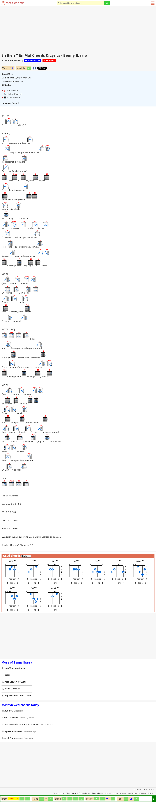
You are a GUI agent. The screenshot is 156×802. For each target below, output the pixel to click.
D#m (138, 561)
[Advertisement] (78, 29)
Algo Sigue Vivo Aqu (15, 681)
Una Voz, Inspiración (15, 668)
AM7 (11, 561)
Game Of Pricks (10, 717)
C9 (96, 561)
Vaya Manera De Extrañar (18, 695)
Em (53, 561)
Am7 (53, 588)
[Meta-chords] (4, 3)
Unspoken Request (12, 731)
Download (49, 60)
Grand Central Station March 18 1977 (21, 724)
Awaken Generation (25, 738)
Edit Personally (32, 60)
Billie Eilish (18, 710)
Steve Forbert (47, 724)
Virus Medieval (12, 688)
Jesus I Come (9, 738)
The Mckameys (29, 731)
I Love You (7, 710)
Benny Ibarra (14, 60)
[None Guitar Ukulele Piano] (13, 798)
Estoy (7, 674)
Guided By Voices (26, 717)
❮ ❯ (11, 68)
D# (32, 588)
